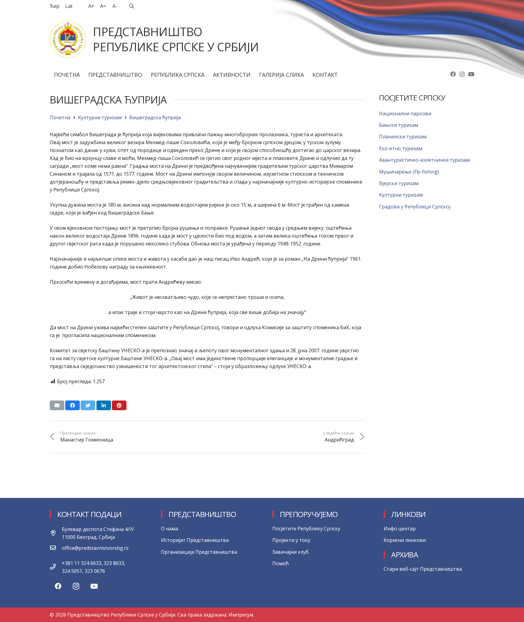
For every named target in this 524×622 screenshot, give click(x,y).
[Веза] (68, 39)
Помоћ (280, 563)
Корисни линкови (405, 540)
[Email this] (57, 405)
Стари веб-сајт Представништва (423, 569)
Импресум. (241, 614)
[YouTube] (471, 74)
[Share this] (72, 405)
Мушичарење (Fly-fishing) (409, 171)
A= (103, 6)
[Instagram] (462, 74)
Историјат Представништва (195, 540)
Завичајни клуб (290, 552)
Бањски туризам (398, 125)
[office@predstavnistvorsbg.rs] (56, 548)
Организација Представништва (199, 552)
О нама (169, 528)
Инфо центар (400, 528)
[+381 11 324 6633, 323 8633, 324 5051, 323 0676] (56, 567)
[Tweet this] (88, 405)
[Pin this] (119, 405)
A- (115, 6)
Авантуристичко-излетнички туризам (424, 160)
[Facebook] (453, 74)
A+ (91, 6)
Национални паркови (405, 113)
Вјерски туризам (398, 183)
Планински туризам (402, 136)
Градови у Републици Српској (414, 206)
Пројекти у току (291, 540)
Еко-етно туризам (400, 148)
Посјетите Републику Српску (306, 528)
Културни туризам (401, 194)
